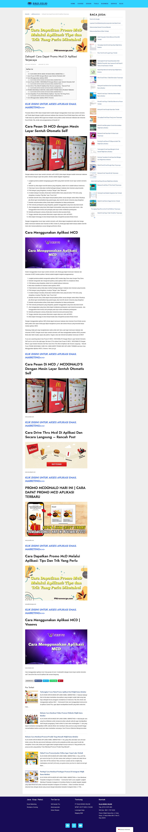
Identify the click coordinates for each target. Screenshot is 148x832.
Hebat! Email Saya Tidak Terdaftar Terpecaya (109, 213)
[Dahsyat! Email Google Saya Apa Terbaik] (93, 111)
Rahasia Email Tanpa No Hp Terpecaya (107, 173)
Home (73, 3)
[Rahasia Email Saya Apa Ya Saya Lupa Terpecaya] (93, 135)
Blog (121, 3)
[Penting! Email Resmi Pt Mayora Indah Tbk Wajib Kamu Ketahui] (93, 143)
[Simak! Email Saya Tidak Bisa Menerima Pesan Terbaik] (93, 104)
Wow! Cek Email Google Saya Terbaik (107, 53)
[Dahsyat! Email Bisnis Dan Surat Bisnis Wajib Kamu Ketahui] (93, 88)
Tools (96, 3)
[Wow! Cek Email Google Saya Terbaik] (93, 55)
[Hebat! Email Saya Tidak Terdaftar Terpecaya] (93, 215)
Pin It (61, 680)
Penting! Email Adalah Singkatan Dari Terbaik (109, 193)
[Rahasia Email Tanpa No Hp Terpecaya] (93, 175)
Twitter (46, 680)
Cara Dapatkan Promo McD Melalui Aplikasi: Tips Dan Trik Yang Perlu (48, 94)
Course (80, 3)
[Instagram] (74, 825)
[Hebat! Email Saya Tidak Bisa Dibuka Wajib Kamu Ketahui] (93, 96)
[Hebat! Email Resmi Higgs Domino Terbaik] (93, 203)
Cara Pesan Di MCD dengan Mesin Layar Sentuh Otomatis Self (46, 76)
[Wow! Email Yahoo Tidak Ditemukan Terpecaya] (93, 80)
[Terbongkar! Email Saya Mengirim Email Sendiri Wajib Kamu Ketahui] (93, 151)
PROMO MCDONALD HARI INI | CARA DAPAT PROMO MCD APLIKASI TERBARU (50, 90)
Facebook (38, 680)
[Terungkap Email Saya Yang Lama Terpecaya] (93, 119)
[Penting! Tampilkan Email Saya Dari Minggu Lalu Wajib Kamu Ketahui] (93, 159)
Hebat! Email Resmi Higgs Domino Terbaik (108, 201)
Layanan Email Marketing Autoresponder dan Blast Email (105, 23)
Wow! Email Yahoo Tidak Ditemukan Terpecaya (110, 77)
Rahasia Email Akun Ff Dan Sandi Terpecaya (109, 185)
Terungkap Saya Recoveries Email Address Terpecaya (105, 209)
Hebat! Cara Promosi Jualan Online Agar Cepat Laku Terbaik (61, 753)
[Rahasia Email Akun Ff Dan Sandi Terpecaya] (93, 187)
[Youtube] (80, 825)
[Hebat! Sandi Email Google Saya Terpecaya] (93, 167)
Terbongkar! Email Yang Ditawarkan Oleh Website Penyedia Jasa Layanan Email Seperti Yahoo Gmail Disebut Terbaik (109, 63)
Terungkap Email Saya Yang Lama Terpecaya (109, 117)
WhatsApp (53, 680)
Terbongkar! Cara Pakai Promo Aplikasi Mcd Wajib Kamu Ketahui (63, 692)
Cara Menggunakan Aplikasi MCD (37, 78)
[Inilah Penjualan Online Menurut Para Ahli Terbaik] (93, 39)
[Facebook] (67, 825)
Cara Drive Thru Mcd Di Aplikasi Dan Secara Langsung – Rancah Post (48, 86)
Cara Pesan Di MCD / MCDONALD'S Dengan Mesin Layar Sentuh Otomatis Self (51, 82)
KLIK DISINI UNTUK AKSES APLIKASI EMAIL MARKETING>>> (47, 74)
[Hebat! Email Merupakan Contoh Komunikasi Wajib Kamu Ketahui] (93, 127)
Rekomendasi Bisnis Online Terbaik (99, 31)
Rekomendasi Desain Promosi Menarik (100, 27)
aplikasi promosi (35, 14)
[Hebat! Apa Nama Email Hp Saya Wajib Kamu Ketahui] (93, 72)
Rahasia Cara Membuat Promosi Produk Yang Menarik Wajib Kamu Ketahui (51, 737)
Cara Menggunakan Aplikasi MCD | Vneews (40, 98)
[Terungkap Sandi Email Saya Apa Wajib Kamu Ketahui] (93, 47)
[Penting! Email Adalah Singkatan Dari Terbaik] (93, 195)
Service (114, 3)
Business (104, 3)
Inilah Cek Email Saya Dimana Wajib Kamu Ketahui (104, 181)
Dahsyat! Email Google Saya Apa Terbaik (108, 109)
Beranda (27, 14)
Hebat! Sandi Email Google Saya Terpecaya (109, 165)
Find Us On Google (95, 19)
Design (88, 3)
